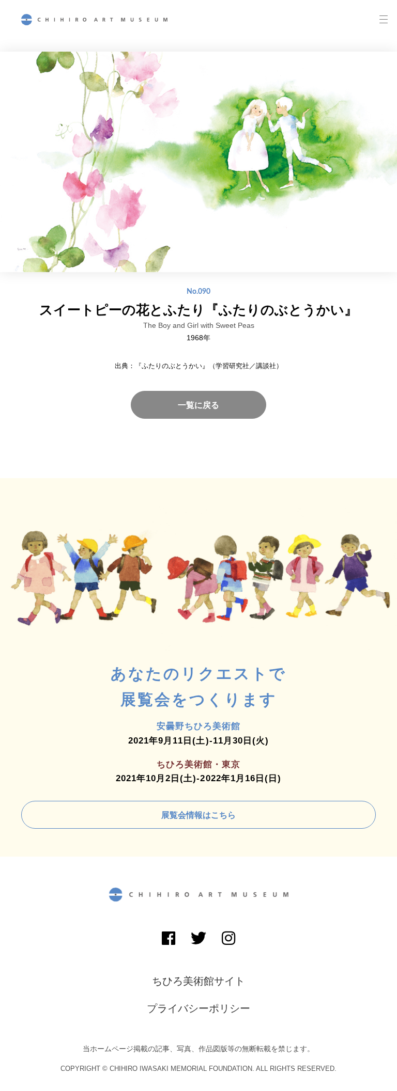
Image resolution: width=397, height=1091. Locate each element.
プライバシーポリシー (198, 1008)
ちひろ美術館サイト (198, 981)
